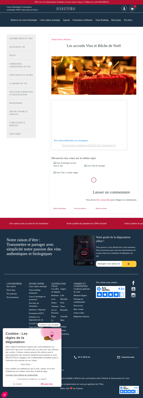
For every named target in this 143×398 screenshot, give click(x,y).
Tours (62, 306)
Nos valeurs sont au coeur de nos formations (28, 223)
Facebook (133, 283)
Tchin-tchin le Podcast (17, 124)
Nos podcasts (12, 294)
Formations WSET (36, 313)
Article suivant (101, 208)
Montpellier (55, 327)
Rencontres (15, 103)
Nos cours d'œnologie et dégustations (21, 93)
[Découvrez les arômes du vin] (66, 172)
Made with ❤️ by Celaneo (71, 388)
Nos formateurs (13, 297)
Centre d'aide (79, 313)
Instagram (133, 295)
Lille (62, 295)
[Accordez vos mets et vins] (66, 164)
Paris (62, 303)
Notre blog (11, 290)
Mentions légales (80, 295)
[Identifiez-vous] (124, 8)
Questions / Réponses (37, 310)
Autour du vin (17, 47)
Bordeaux (55, 295)
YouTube (133, 289)
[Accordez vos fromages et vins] (97, 165)
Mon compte (79, 309)
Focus (12, 55)
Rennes (63, 330)
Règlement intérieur (81, 317)
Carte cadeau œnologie (38, 286)
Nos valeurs (11, 286)
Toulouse (54, 306)
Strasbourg (64, 334)
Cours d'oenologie (36, 327)
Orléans (63, 327)
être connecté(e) (103, 200)
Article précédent (59, 208)
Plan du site (78, 306)
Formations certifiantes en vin (19, 65)
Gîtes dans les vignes (21, 75)
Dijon (53, 317)
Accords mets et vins (21, 38)
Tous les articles (80, 208)
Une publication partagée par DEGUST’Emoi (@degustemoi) (89, 145)
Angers (63, 289)
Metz (62, 320)
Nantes (54, 303)
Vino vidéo (15, 134)
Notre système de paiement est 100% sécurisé (87, 223)
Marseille (64, 299)
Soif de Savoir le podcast (18, 113)
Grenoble (64, 317)
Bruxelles (64, 310)
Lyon (53, 299)
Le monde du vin (18, 83)
